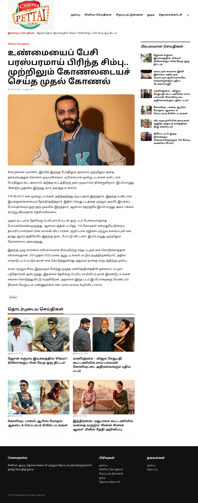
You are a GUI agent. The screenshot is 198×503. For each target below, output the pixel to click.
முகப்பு (75, 14)
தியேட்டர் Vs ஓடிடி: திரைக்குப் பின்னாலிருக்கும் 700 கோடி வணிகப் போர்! (172, 138)
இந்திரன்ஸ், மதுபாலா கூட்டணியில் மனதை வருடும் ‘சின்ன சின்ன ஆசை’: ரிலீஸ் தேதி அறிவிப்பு (103, 425)
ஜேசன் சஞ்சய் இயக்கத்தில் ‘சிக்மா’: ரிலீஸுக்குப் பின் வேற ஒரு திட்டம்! (77, 32)
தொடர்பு (152, 469)
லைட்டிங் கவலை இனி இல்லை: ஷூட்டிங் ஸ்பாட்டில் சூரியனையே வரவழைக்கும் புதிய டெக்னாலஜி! (170, 77)
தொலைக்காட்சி (170, 14)
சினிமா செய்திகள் (98, 14)
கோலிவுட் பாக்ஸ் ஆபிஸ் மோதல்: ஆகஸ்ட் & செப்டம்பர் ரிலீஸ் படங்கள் (38, 423)
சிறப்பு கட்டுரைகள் (129, 14)
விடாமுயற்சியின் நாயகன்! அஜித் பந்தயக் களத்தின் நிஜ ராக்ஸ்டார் (171, 123)
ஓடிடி (150, 14)
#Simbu (13, 297)
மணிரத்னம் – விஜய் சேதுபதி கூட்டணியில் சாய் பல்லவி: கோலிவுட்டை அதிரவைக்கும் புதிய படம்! (102, 364)
